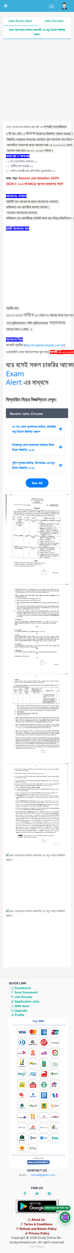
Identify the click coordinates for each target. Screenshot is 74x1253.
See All (37, 483)
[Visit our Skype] (49, 1194)
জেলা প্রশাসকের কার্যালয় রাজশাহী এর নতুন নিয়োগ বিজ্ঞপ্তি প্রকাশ (37, 32)
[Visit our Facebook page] (25, 1194)
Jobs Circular (54, 21)
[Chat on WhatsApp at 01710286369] (65, 1216)
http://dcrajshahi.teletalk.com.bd (44, 345)
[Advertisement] (37, 80)
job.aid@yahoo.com (43, 1174)
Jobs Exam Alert (20, 21)
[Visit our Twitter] (37, 1194)
